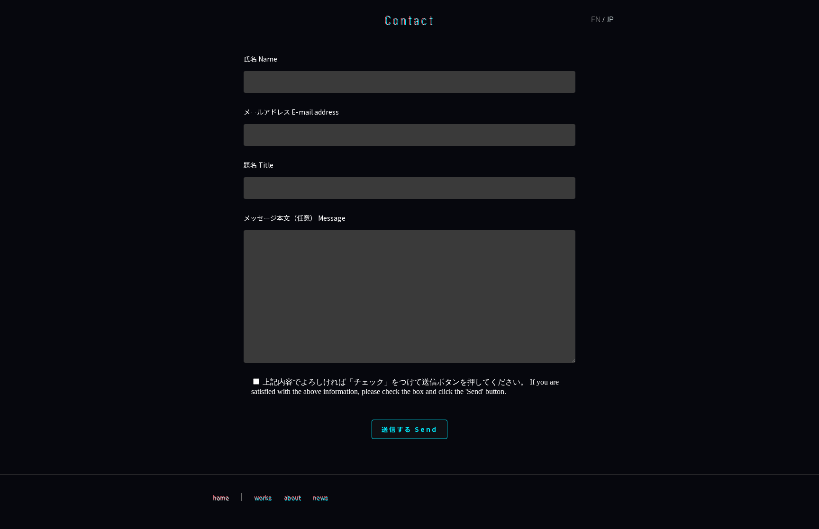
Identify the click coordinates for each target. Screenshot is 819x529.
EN (596, 19)
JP (610, 19)
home (221, 497)
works (263, 497)
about (292, 497)
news (320, 497)
